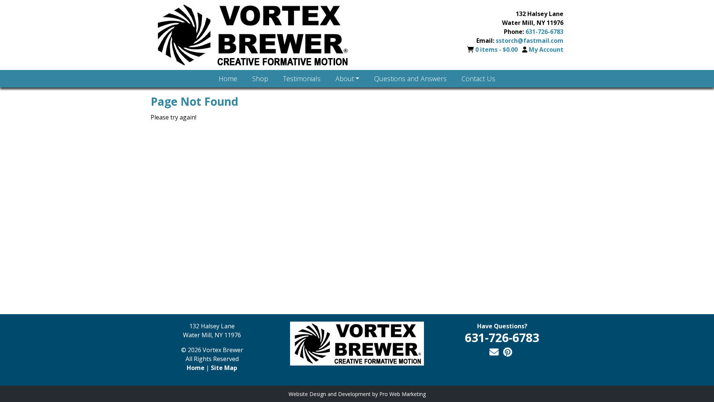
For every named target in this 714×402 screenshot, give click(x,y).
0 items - (496, 49)
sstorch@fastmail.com (529, 40)
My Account (546, 49)
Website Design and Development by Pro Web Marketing (357, 394)
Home (196, 368)
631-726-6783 (544, 32)
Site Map (224, 368)
